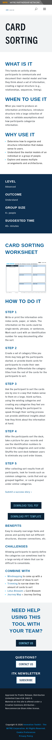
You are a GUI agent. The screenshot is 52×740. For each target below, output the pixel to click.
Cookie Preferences (26, 732)
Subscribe (26, 680)
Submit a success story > (18, 491)
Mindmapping (14, 576)
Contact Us (26, 643)
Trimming (12, 583)
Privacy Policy (26, 736)
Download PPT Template (26, 516)
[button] (44, 11)
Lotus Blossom (15, 590)
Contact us (26, 664)
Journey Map (14, 594)
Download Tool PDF (26, 505)
